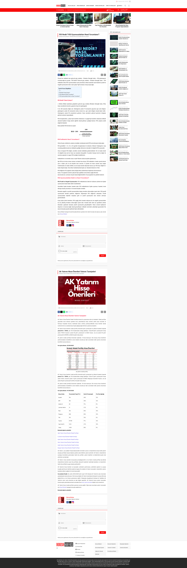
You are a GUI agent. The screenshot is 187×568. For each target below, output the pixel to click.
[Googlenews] (130, 1)
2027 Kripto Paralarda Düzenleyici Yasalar (124, 134)
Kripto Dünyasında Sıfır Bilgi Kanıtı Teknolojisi (65, 26)
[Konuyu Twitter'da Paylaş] (61, 75)
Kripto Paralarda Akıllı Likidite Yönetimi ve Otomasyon (124, 39)
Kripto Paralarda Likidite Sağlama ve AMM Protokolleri (123, 89)
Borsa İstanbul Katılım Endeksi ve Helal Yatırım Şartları (124, 122)
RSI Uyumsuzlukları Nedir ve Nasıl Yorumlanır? (70, 96)
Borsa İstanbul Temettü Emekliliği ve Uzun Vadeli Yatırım (124, 141)
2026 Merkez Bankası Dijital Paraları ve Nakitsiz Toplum (122, 26)
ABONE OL (70, 74)
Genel (64, 273)
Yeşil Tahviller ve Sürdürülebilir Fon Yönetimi (84, 26)
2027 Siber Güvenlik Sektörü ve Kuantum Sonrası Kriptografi (123, 116)
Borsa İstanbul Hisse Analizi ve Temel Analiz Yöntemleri (124, 154)
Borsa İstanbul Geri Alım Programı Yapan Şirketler (103, 26)
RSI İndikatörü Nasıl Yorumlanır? (67, 94)
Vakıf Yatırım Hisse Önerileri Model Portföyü (68, 433)
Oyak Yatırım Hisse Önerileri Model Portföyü (68, 439)
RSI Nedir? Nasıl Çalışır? (64, 92)
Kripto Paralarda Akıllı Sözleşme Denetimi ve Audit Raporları (124, 110)
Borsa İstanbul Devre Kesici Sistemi (124, 103)
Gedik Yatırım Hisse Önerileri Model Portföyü (68, 445)
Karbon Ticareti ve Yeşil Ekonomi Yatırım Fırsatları (124, 45)
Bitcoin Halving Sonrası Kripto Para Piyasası (77, 10)
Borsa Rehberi (66, 36)
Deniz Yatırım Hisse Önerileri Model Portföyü (68, 442)
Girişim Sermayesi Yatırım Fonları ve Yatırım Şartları (123, 57)
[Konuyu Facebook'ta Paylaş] (59, 75)
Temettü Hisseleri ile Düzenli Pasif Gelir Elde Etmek (124, 160)
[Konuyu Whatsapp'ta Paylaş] (64, 75)
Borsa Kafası (70, 220)
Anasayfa (61, 36)
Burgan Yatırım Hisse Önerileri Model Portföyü (68, 448)
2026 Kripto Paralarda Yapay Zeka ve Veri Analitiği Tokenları (124, 147)
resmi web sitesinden (87, 482)
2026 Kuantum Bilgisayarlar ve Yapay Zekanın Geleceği (124, 51)
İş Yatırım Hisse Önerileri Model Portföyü (67, 436)
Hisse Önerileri (63, 487)
